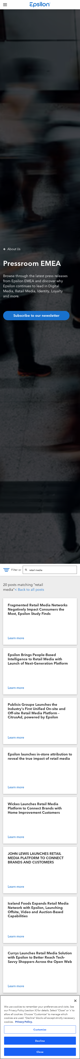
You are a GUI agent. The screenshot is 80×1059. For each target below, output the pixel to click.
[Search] (26, 570)
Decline (40, 1040)
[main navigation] (5, 5)
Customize (39, 1029)
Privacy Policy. (24, 1021)
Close (40, 1051)
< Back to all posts (29, 589)
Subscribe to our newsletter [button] (36, 315)
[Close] (75, 1000)
